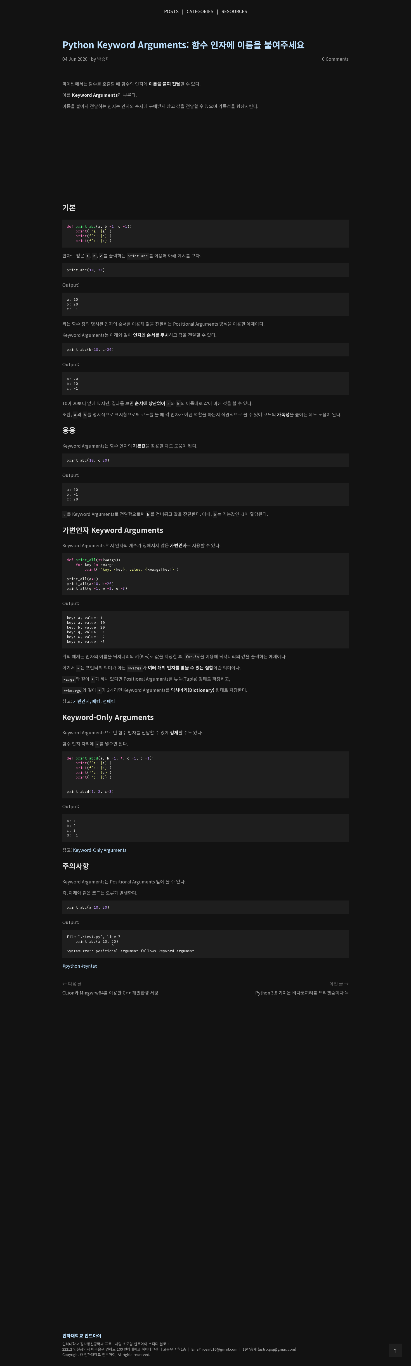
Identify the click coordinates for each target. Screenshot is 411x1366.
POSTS (171, 11)
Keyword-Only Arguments (99, 850)
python (72, 965)
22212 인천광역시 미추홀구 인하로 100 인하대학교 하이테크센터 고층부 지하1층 (124, 1349)
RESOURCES (234, 11)
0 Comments (335, 58)
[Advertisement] (205, 156)
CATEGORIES (200, 11)
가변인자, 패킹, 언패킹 (94, 701)
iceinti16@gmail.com (219, 1349)
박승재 (103, 58)
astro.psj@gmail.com (277, 1349)
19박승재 (250, 1349)
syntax (90, 965)
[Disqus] (205, 1084)
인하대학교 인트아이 (81, 1335)
